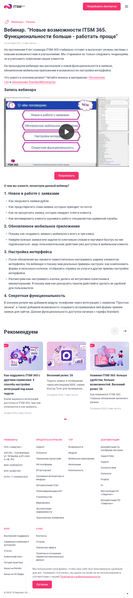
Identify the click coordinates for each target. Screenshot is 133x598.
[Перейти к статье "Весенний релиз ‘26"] (66, 366)
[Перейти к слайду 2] (68, 419)
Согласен (42, 584)
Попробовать (66, 175)
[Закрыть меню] (126, 6)
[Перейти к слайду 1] (65, 419)
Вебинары (17, 22)
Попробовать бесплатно (102, 6)
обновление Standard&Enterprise (33, 82)
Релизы (30, 22)
